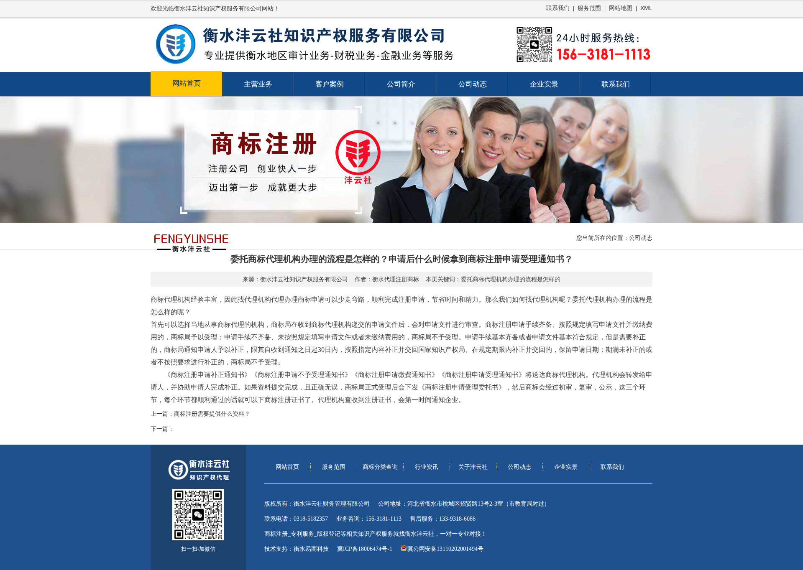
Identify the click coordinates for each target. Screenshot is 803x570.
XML (646, 8)
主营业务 (258, 84)
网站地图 (620, 8)
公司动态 (472, 84)
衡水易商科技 (311, 549)
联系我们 (558, 8)
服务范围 (589, 8)
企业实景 (544, 84)
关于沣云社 (473, 467)
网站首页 (186, 83)
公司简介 (401, 84)
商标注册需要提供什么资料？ (212, 414)
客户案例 (329, 84)
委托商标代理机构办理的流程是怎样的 (510, 279)
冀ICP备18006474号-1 (364, 549)
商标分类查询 (380, 467)
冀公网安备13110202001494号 (445, 549)
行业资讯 (426, 467)
